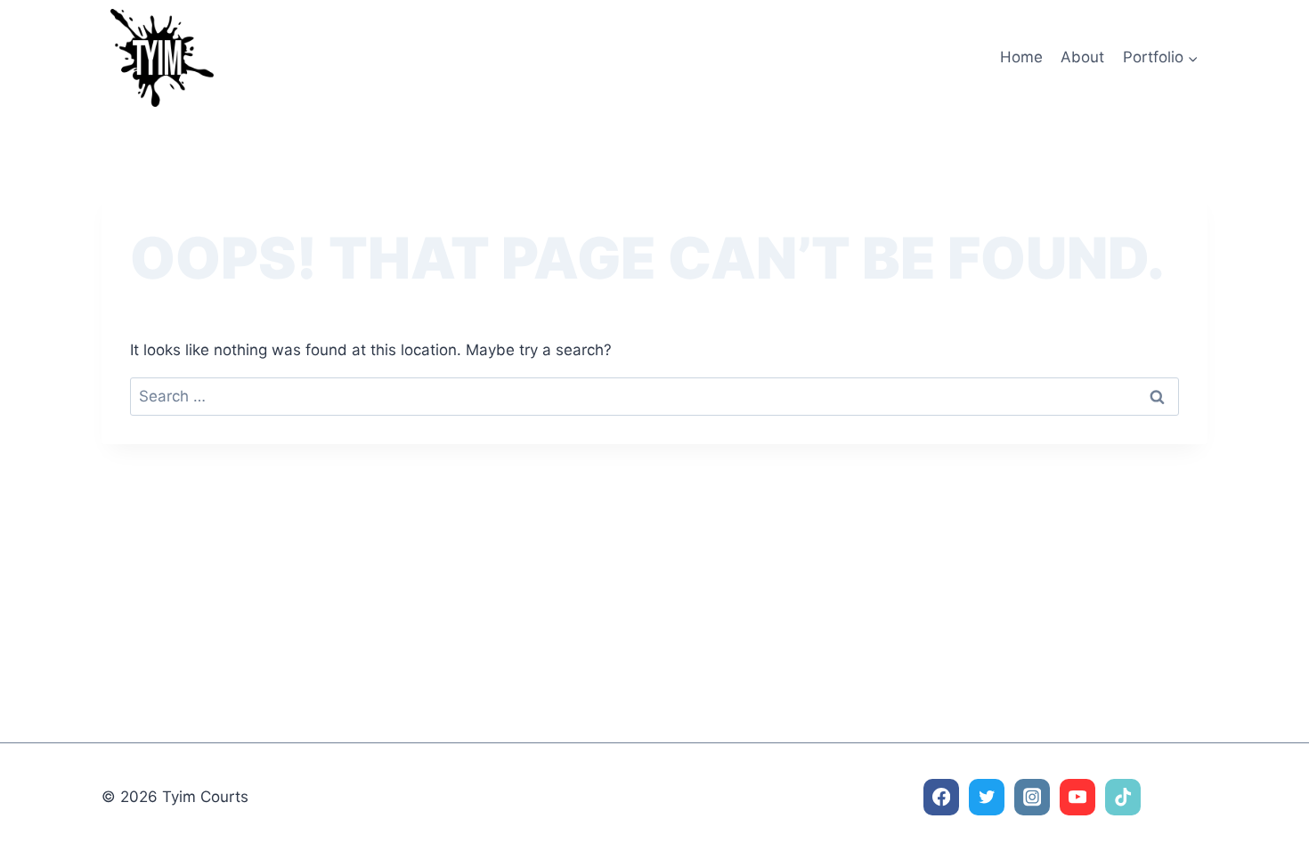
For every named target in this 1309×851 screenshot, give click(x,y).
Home (1021, 57)
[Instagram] (1032, 797)
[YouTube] (1078, 797)
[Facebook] (941, 797)
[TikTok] (1123, 797)
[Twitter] (987, 797)
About (1082, 57)
